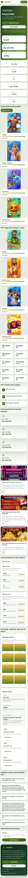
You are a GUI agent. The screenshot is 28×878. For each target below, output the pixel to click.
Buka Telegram (14, 840)
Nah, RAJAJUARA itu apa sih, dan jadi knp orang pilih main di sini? (13, 779)
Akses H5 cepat (6, 561)
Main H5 (14, 866)
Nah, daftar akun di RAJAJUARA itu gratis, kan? (13, 816)
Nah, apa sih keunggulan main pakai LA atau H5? (13, 797)
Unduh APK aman (14, 23)
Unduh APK (23, 2)
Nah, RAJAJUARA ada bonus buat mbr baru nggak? (13, 823)
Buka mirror (8, 737)
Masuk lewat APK (6, 110)
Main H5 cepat (14, 27)
